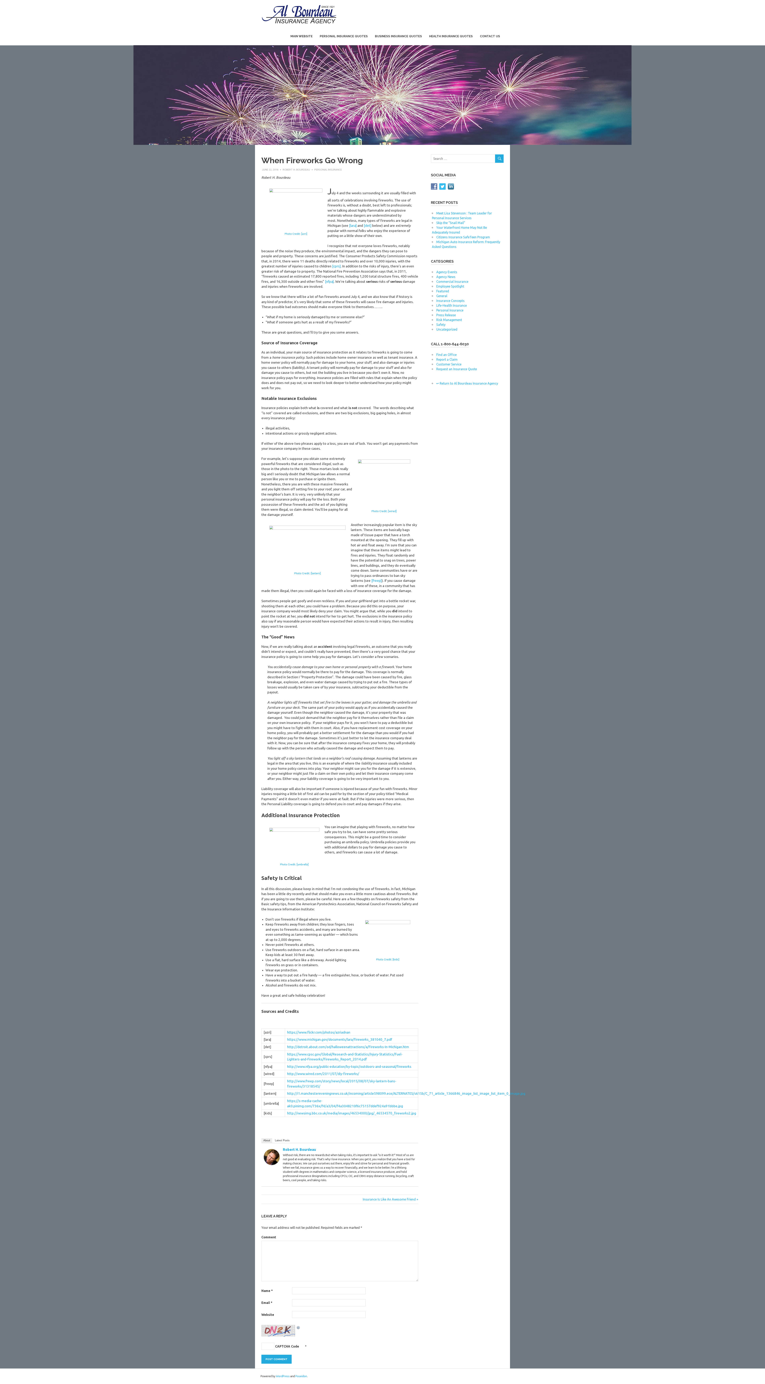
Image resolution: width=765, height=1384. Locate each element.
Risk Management (449, 320)
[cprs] (336, 266)
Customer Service (448, 364)
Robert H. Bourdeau (296, 169)
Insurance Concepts (450, 300)
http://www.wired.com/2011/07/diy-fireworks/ (323, 1074)
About (266, 1140)
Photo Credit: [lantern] (307, 573)
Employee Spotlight (450, 286)
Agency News (445, 277)
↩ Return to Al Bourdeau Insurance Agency (467, 383)
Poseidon (301, 1376)
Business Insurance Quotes (398, 36)
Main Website (301, 36)
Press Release (446, 315)
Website (267, 1314)
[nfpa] (329, 281)
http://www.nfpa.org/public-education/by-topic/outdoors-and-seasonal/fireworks (349, 1066)
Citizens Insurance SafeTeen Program (463, 237)
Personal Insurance (328, 169)
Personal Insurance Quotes (344, 36)
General (441, 296)
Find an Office (446, 354)
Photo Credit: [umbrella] (294, 864)
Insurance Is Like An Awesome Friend (389, 1199)
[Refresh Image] (298, 1327)
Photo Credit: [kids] (387, 959)
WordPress (283, 1376)
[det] (367, 225)
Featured (442, 291)
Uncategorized (446, 329)
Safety (440, 324)
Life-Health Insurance (451, 305)
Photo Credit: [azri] (296, 233)
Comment (268, 1237)
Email (266, 1302)
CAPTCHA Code (287, 1346)
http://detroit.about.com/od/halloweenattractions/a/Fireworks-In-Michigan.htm (348, 1047)
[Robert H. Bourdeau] (272, 1164)
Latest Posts (282, 1140)
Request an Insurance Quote (456, 369)
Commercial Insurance (452, 281)
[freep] (376, 580)
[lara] (353, 225)
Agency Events (446, 272)
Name (267, 1291)
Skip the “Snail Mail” (450, 223)
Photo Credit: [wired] (384, 511)
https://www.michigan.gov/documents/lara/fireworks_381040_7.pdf (339, 1039)
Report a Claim (447, 359)
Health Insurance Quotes (451, 36)
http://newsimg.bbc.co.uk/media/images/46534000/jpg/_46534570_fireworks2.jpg (351, 1113)
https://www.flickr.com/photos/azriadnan (318, 1032)
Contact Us (490, 36)
